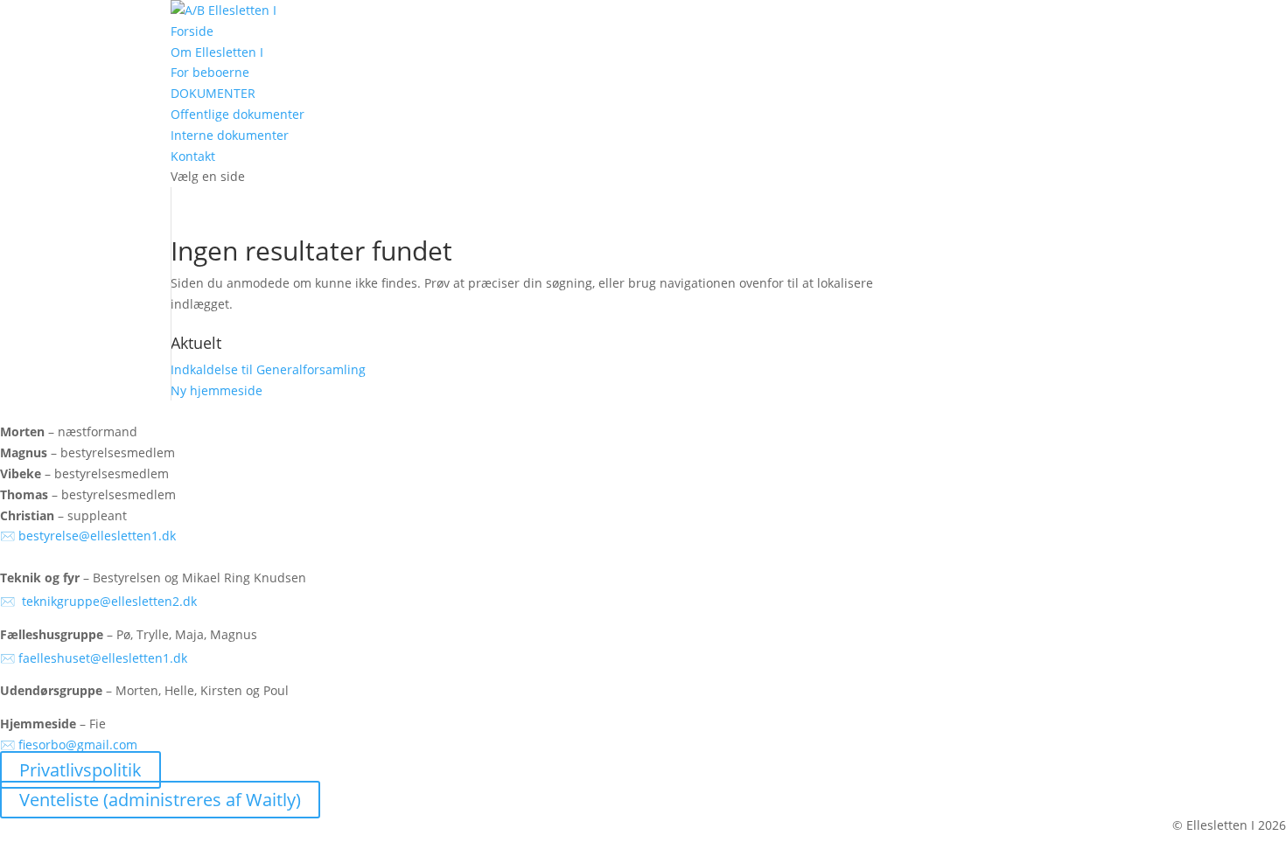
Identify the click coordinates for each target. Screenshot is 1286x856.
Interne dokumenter (230, 135)
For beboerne (210, 72)
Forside (192, 31)
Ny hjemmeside (216, 390)
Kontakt (193, 156)
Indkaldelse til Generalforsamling (268, 369)
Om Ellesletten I (217, 52)
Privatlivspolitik (80, 770)
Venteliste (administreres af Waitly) (160, 799)
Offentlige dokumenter (237, 114)
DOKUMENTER (213, 93)
